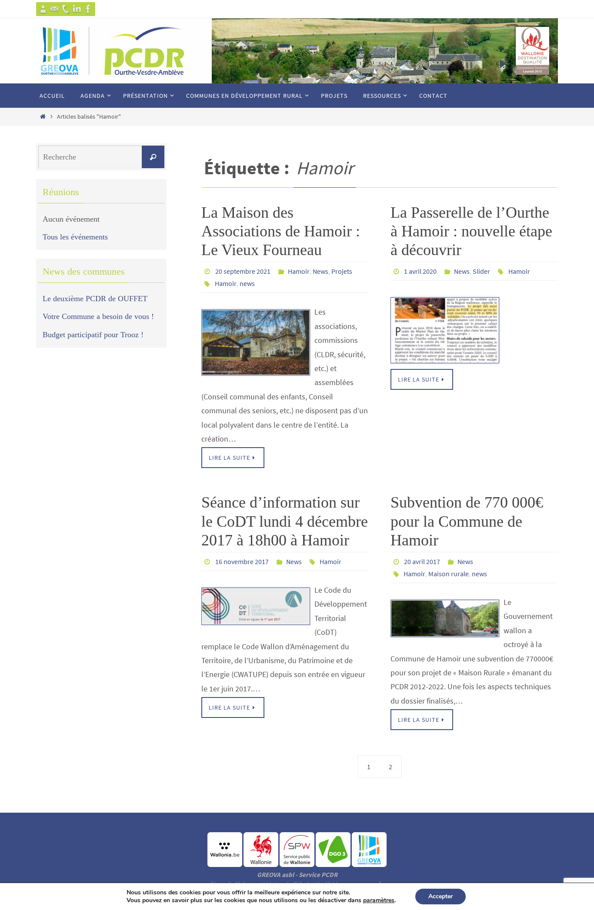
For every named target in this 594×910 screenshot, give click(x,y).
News (320, 271)
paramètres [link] (378, 900)
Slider (481, 271)
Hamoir (299, 271)
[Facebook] (88, 9)
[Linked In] (77, 9)
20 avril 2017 (422, 561)
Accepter (440, 896)
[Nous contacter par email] (54, 9)
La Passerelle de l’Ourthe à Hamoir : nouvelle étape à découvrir (471, 231)
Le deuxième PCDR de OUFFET (95, 298)
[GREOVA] (43, 9)
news (247, 283)
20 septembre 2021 (242, 271)
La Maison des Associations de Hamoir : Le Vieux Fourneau (280, 231)
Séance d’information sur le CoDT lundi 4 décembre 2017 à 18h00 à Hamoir (284, 521)
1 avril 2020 (420, 271)
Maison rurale (448, 573)
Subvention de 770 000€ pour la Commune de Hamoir (466, 521)
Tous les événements (75, 236)
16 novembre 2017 (242, 561)
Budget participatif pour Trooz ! (93, 334)
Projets (341, 271)
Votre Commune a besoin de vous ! (98, 316)
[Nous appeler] (66, 9)
